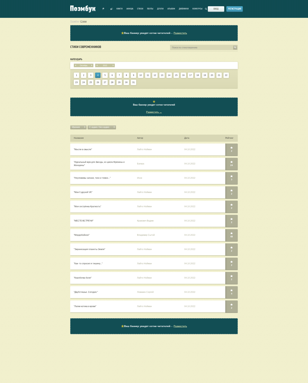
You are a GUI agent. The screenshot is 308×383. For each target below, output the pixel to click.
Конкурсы (197, 9)
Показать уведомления (103, 9)
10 (140, 75)
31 (133, 82)
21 (219, 75)
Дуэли (160, 9)
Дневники (184, 9)
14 (169, 75)
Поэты (150, 9)
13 (162, 75)
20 (212, 75)
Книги (119, 9)
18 (197, 75)
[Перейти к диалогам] (111, 9)
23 (76, 82)
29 (119, 82)
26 (98, 82)
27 (105, 82)
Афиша (130, 9)
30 (126, 82)
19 (205, 75)
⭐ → (154, 33)
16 (183, 75)
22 (226, 75)
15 (176, 75)
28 (112, 82)
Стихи (140, 9)
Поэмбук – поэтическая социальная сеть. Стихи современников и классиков (83, 8)
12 (155, 75)
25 (90, 82)
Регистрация (234, 8)
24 (83, 82)
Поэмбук (74, 21)
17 (190, 75)
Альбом (171, 9)
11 (148, 75)
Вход (216, 8)
